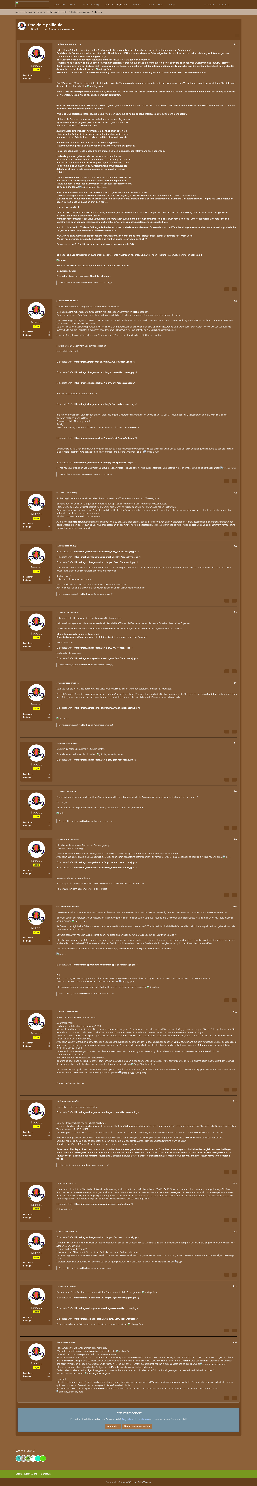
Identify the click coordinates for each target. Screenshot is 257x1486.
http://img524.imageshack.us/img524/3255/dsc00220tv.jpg (105, 708)
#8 (235, 791)
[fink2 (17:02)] (23, 1458)
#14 (235, 1231)
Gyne (151, 978)
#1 (235, 44)
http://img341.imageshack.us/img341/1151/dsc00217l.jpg (104, 562)
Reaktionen (28, 75)
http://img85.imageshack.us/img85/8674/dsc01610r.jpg (103, 462)
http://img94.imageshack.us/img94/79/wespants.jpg (102, 648)
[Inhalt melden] (226, 289)
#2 (235, 301)
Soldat (177, 1042)
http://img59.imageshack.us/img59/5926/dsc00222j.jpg (103, 760)
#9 (235, 839)
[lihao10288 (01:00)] (38, 1458)
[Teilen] (237, 35)
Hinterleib (146, 195)
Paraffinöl (225, 63)
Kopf (115, 688)
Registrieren (224, 4)
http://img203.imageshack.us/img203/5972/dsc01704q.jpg (105, 1308)
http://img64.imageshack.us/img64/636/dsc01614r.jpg (103, 362)
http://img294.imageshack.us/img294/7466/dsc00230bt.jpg (105, 1112)
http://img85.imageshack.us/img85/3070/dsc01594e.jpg (104, 404)
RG (156, 91)
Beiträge (27, 78)
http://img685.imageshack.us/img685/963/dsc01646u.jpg (105, 658)
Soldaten (108, 137)
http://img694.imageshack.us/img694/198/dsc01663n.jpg (104, 964)
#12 (235, 1101)
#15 (235, 1286)
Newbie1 (35, 29)
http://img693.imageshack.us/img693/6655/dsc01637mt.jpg (106, 557)
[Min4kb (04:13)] (43, 1458)
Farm (91, 66)
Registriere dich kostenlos (135, 1419)
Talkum (215, 63)
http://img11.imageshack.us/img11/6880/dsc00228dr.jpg (104, 862)
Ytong (136, 312)
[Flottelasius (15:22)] (28, 1458)
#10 (235, 906)
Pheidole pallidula (77, 522)
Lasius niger (222, 198)
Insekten (135, 1357)
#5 (235, 612)
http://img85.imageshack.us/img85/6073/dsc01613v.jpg (104, 372)
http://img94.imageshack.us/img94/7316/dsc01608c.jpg (104, 438)
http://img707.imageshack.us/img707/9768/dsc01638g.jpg (105, 551)
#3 (235, 492)
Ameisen (124, 50)
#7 (235, 743)
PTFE (59, 72)
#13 (235, 1183)
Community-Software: (128, 1482)
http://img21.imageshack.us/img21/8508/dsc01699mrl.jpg (105, 1297)
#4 (235, 546)
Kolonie (138, 525)
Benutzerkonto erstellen (137, 1426)
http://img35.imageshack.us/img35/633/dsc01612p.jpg (103, 383)
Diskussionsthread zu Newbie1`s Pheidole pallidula (82, 276)
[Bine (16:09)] (19, 1458)
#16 (235, 1342)
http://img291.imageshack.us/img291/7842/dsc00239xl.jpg (105, 1237)
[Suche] (236, 4)
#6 (235, 683)
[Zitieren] (234, 289)
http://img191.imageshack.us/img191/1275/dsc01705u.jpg (104, 1319)
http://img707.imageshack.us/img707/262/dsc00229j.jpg (104, 867)
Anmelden (209, 4)
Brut (169, 948)
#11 (235, 1012)
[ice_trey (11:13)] (33, 1458)
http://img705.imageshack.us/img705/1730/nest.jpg (102, 1204)
